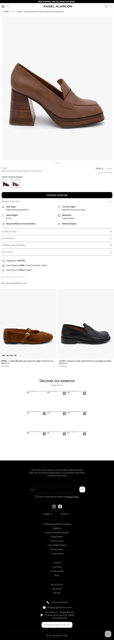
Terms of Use (57, 541)
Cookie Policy (57, 553)
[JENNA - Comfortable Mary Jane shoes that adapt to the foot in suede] (28, 324)
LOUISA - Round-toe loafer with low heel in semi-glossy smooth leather (86, 361)
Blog (57, 575)
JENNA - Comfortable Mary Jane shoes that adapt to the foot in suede (28, 361)
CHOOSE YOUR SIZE (57, 195)
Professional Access (55, 624)
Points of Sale (57, 571)
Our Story (57, 567)
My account (57, 584)
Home (12, 12)
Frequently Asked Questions (57, 524)
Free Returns (12, 270)
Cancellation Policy (57, 545)
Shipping (10, 260)
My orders (57, 588)
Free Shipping (12, 265)
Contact (57, 562)
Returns (57, 592)
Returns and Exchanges (57, 532)
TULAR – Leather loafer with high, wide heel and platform (40, 12)
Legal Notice (57, 536)
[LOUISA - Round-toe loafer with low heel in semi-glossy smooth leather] (86, 324)
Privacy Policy (72, 496)
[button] (106, 6)
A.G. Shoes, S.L (55, 635)
